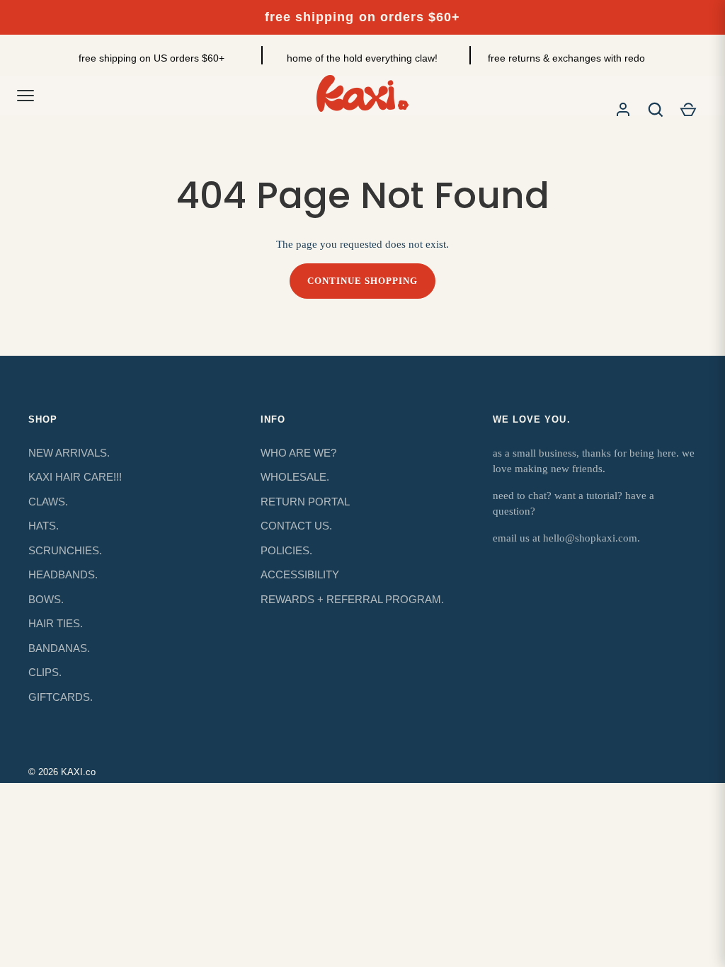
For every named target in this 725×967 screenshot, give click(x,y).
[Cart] (688, 109)
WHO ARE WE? (298, 453)
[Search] (655, 109)
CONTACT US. (296, 526)
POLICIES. (286, 550)
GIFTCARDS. (60, 697)
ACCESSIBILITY (300, 574)
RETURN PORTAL (305, 502)
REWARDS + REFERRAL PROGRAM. (352, 599)
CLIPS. (45, 672)
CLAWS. (48, 502)
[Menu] (25, 95)
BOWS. (46, 599)
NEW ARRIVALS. (69, 453)
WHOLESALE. (295, 477)
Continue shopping (362, 280)
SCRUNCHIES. (65, 550)
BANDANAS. (59, 648)
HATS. (43, 526)
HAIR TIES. (55, 623)
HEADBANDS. (63, 574)
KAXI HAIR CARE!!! (75, 477)
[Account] (623, 109)
